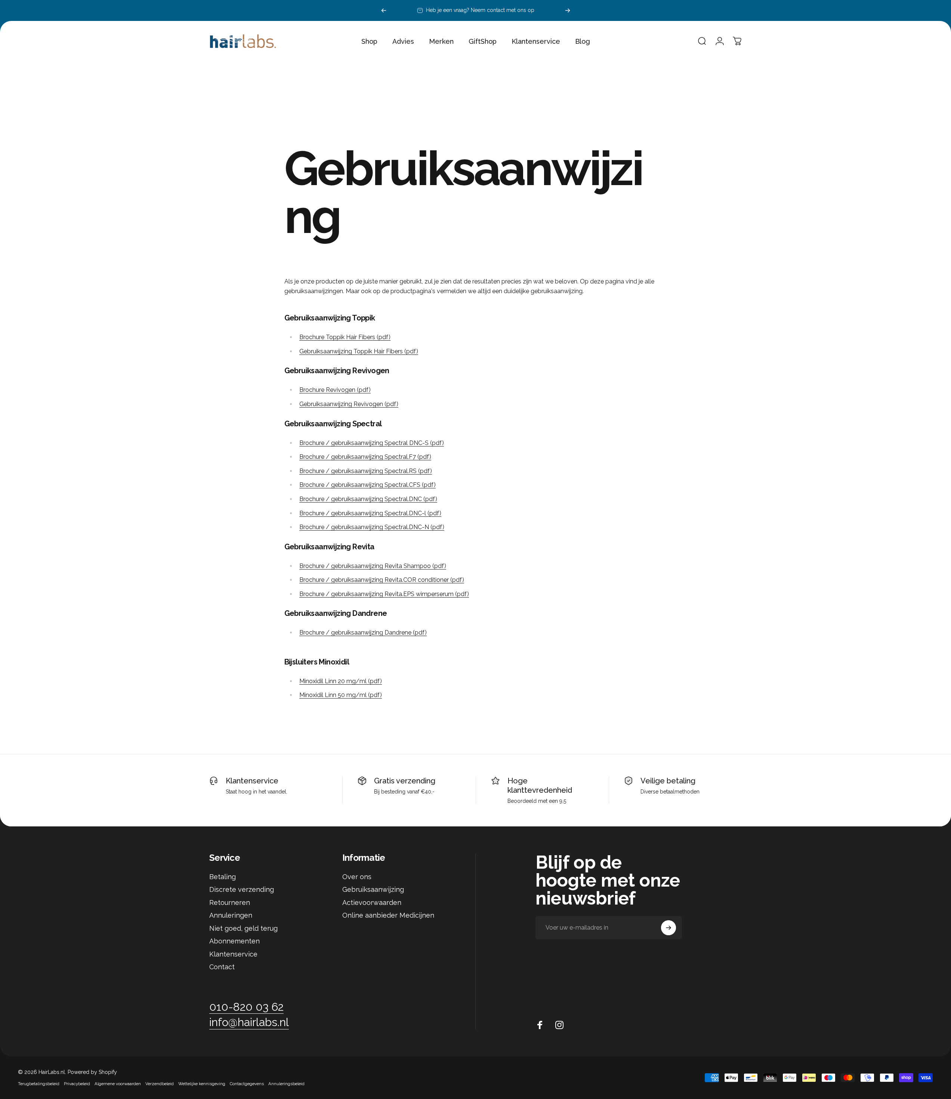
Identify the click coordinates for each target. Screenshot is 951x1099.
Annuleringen (230, 915)
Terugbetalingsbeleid (38, 1083)
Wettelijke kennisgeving (201, 1083)
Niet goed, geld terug (243, 928)
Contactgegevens (247, 1083)
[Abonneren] (668, 927)
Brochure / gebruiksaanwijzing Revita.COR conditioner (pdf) (381, 579)
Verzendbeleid (159, 1083)
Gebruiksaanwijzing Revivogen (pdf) (348, 404)
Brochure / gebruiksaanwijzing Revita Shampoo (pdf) (372, 566)
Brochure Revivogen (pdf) (335, 389)
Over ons (356, 877)
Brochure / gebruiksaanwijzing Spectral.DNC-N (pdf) (371, 527)
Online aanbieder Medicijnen (388, 915)
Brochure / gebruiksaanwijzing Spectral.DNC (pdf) (368, 499)
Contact (222, 967)
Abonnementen (234, 941)
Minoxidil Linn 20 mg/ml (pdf (339, 681)
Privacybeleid (77, 1083)
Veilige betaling (667, 780)
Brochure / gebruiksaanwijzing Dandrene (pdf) (363, 632)
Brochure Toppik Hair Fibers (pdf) (344, 337)
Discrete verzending (241, 889)
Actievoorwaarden (371, 902)
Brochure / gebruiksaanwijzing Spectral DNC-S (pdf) (371, 442)
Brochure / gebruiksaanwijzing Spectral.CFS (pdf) (367, 484)
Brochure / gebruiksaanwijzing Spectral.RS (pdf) (365, 471)
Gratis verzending (404, 780)
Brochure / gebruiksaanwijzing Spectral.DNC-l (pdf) (370, 513)
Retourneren (229, 902)
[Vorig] (384, 10)
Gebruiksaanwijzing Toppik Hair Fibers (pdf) (358, 351)
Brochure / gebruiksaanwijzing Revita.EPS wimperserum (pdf (383, 594)
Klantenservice (252, 780)
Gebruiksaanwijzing (373, 889)
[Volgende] (567, 10)
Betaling (222, 877)
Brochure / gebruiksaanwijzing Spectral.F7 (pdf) (365, 456)
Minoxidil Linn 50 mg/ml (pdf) (340, 695)
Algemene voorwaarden (118, 1083)
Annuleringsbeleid (286, 1083)
